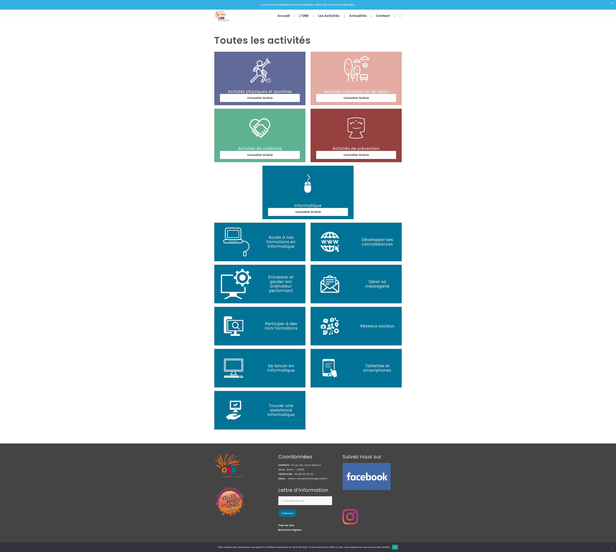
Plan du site (286, 525)
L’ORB (303, 15)
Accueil (284, 15)
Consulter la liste (356, 98)
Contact (383, 15)
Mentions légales (290, 529)
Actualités (358, 15)
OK (395, 547)
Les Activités (328, 15)
